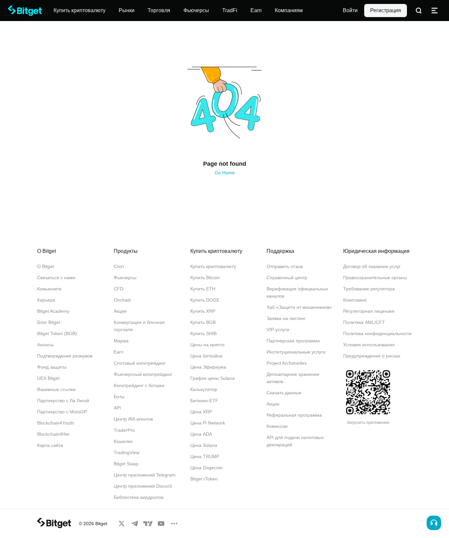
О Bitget (45, 266)
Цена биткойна (206, 355)
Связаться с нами (56, 277)
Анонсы (45, 344)
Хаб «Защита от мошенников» (299, 307)
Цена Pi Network (207, 423)
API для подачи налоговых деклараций (295, 441)
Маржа (121, 340)
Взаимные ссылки (56, 389)
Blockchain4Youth (55, 423)
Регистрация (385, 10)
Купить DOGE (205, 300)
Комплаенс (355, 300)
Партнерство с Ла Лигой (63, 400)
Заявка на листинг (286, 318)
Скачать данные (284, 392)
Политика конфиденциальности (377, 333)
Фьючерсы (125, 277)
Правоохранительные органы (375, 277)
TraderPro (124, 430)
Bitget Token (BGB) (57, 333)
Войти (350, 10)
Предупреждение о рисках (371, 355)
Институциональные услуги (296, 352)
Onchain (122, 300)
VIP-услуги (278, 329)
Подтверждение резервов (64, 355)
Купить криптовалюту (213, 266)
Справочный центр (287, 277)
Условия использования (369, 344)
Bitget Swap (126, 463)
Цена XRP (201, 411)
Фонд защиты (51, 367)
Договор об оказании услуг (372, 266)
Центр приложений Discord (143, 486)
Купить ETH (202, 288)
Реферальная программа (294, 415)
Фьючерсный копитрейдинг (143, 374)
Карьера (46, 300)
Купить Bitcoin (205, 277)
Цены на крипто (207, 344)
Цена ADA (201, 434)
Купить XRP (202, 311)
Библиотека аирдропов (138, 497)
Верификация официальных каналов (297, 292)
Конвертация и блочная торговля (139, 326)
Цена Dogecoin (206, 467)
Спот (119, 266)
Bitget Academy (53, 311)
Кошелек (123, 441)
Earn (119, 352)
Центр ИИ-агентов (133, 419)
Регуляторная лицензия (368, 311)
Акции (120, 311)
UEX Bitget (48, 378)
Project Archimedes (287, 363)
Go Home (225, 172)
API (117, 407)
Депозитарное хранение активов (293, 378)
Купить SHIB (203, 333)
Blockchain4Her (53, 434)
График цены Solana (212, 378)
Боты (119, 396)
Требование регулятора (369, 288)
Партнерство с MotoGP (62, 411)
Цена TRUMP (204, 456)
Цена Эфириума (208, 367)
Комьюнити (49, 288)
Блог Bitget (48, 322)
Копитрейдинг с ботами (139, 385)
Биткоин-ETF (204, 400)
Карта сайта (50, 445)
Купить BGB (203, 322)
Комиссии (277, 426)
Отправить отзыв (285, 266)
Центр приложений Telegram (145, 474)
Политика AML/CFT (364, 322)
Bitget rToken (204, 478)
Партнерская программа (293, 340)
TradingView (126, 452)
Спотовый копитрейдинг (140, 363)
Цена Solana (203, 445)
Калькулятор (203, 389)
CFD (118, 288)
